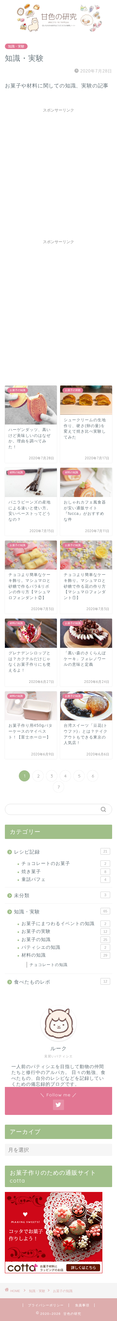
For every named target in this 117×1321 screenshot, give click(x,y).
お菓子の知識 (64, 939)
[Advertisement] (58, 174)
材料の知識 (64, 955)
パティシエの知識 (63, 947)
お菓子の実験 (64, 931)
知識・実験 (16, 46)
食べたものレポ (60, 982)
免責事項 (82, 1305)
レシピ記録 (60, 852)
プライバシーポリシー (46, 1305)
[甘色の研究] (58, 30)
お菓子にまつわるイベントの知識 (63, 923)
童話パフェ (63, 879)
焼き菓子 (63, 871)
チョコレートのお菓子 (63, 863)
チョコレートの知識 (49, 964)
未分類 (60, 895)
